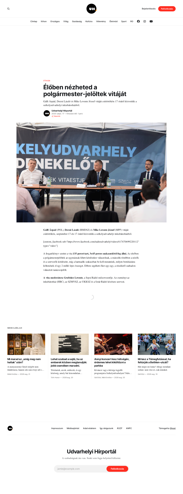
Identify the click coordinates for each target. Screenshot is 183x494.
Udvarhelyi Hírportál (62, 110)
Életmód (113, 21)
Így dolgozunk (106, 428)
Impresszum (57, 428)
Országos (55, 21)
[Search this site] (8, 9)
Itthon (44, 21)
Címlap (33, 21)
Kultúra (88, 21)
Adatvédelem (89, 428)
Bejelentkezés (149, 8)
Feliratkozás (167, 9)
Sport (124, 21)
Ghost (173, 428)
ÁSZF (119, 428)
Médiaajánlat (73, 428)
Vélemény (101, 21)
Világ (65, 21)
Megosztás (57, 116)
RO (131, 21)
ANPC (129, 428)
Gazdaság (77, 21)
